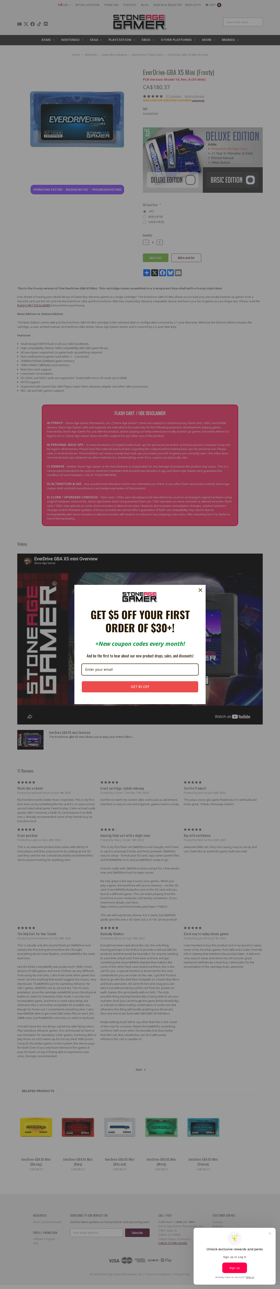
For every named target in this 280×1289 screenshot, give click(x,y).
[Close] (200, 590)
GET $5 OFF (140, 686)
